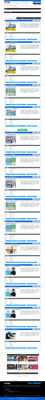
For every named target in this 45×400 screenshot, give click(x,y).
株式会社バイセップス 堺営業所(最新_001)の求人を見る (15, 104)
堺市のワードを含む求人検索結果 (14, 7)
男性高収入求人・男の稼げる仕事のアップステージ (22, 397)
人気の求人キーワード (8, 7)
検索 (36, 3)
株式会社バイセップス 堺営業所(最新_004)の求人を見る (15, 218)
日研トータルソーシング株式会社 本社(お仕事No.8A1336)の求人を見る (16, 82)
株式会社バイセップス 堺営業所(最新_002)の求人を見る (15, 196)
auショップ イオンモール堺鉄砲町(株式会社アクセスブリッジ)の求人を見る (15, 262)
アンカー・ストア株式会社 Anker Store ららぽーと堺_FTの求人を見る (16, 326)
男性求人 (5, 7)
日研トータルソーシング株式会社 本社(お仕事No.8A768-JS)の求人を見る (16, 39)
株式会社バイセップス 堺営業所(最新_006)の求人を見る (15, 174)
